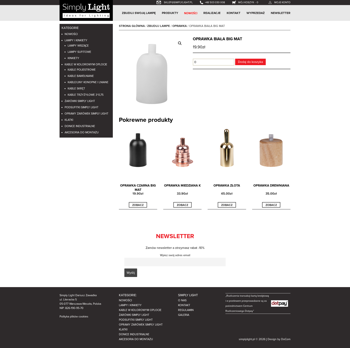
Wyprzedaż (255, 13)
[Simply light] (86, 10)
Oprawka (179, 26)
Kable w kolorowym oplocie (86, 64)
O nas (182, 300)
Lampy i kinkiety (76, 40)
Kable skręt (76, 88)
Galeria (183, 315)
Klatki (69, 120)
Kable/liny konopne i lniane (88, 82)
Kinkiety (73, 58)
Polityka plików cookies (74, 316)
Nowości (71, 34)
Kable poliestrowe (82, 69)
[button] (180, 43)
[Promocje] (190, 13)
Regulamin (186, 310)
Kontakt (233, 13)
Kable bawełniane (81, 76)
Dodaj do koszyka (250, 62)
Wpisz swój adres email (175, 255)
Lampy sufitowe (79, 52)
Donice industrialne (80, 126)
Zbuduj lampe (158, 26)
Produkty (170, 13)
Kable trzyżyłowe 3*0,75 (86, 95)
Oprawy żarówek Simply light (86, 113)
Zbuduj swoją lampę (139, 13)
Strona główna (132, 26)
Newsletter (280, 13)
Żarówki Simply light (80, 101)
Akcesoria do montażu (82, 132)
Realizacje (212, 13)
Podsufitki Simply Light (81, 107)
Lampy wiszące (78, 45)
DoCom (285, 339)
